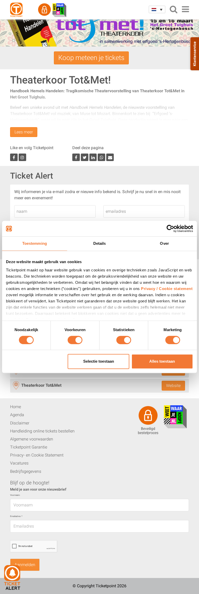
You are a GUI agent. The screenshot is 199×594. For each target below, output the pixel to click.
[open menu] (185, 9)
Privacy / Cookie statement (167, 288)
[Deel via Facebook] (76, 157)
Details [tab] (99, 243)
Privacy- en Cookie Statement (36, 455)
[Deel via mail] (110, 157)
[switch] (75, 342)
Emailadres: (16, 516)
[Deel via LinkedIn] (93, 157)
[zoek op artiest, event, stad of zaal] (173, 9)
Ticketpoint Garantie (28, 447)
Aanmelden (25, 564)
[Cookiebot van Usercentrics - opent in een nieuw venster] (170, 228)
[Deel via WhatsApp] (101, 157)
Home (15, 406)
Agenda (17, 414)
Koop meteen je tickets (91, 58)
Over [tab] (164, 243)
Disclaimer (19, 423)
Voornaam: (15, 495)
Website (173, 385)
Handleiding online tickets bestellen (42, 431)
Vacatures (19, 463)
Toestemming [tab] (34, 243)
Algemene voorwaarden (31, 439)
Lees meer (24, 132)
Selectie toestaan (98, 361)
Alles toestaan (162, 361)
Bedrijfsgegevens (25, 471)
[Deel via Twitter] (84, 157)
